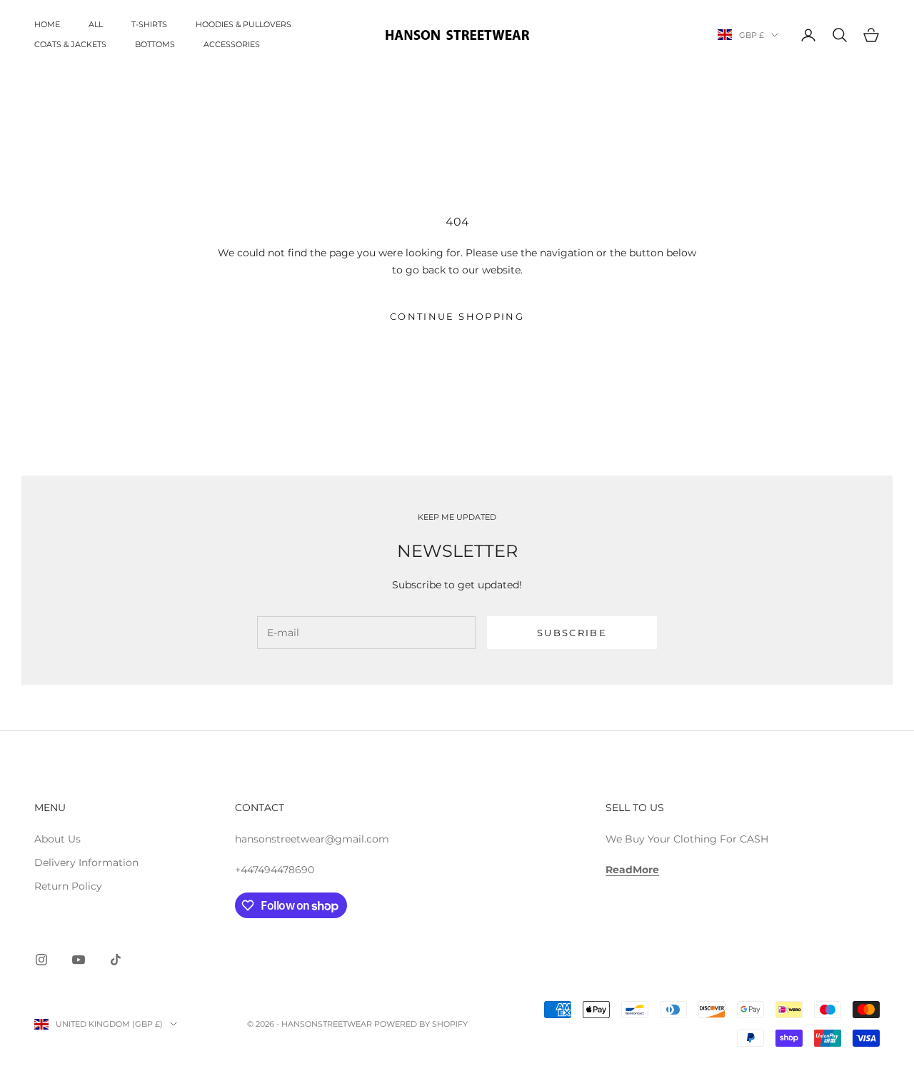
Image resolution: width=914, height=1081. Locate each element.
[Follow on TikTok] (116, 959)
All (96, 24)
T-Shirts (149, 24)
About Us (57, 839)
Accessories (232, 44)
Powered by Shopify (421, 1024)
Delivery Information (86, 862)
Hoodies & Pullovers (243, 24)
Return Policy (68, 886)
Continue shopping (457, 316)
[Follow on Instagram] (41, 959)
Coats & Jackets (70, 44)
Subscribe (572, 632)
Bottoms (155, 44)
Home (47, 24)
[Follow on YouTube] (78, 959)
